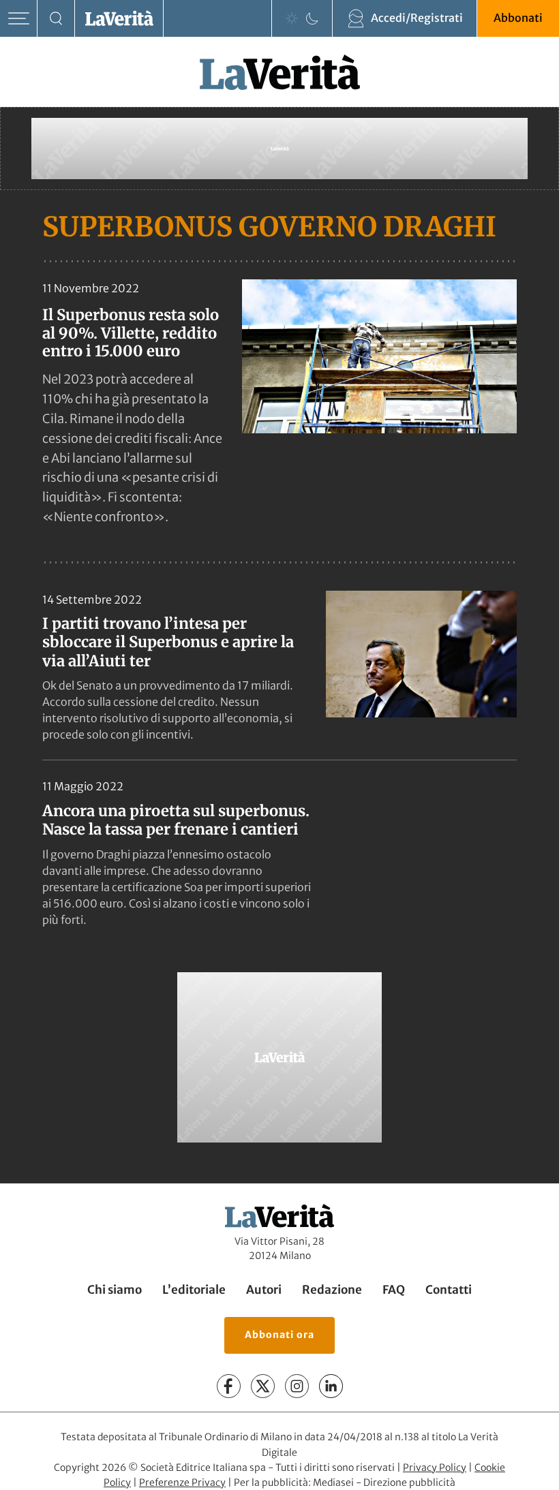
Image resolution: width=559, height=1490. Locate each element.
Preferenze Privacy (182, 1482)
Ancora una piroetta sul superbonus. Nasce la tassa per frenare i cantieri (175, 820)
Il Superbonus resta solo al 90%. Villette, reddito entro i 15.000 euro (130, 332)
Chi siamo (114, 1289)
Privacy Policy (434, 1467)
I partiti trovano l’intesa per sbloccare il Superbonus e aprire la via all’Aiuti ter (168, 642)
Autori (264, 1289)
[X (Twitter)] (263, 1386)
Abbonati (518, 18)
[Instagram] (297, 1386)
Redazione (332, 1289)
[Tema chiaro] (292, 18)
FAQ (393, 1289)
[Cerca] (56, 18)
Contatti (448, 1289)
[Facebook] (229, 1386)
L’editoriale (194, 1289)
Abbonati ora (279, 1335)
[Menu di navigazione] (18, 18)
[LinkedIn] (331, 1386)
